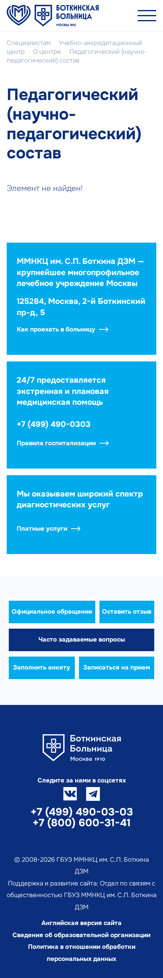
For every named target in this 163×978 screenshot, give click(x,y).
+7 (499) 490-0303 (54, 424)
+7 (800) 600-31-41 (82, 823)
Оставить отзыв (126, 611)
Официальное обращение (52, 611)
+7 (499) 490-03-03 (82, 812)
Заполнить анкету (41, 667)
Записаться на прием (116, 667)
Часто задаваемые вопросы (81, 639)
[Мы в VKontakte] (70, 794)
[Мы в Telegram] (93, 794)
